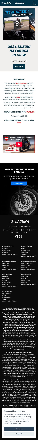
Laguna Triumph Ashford (9, 261)
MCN (18, 97)
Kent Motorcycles (7, 291)
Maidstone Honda (26, 274)
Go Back (19, 67)
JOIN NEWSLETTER (19, 183)
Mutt (12, 232)
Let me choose (15, 423)
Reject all (19, 434)
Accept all (19, 429)
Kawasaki (25, 230)
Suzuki (18, 232)
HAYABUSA (30, 112)
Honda (18, 230)
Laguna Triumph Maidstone (28, 261)
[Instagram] (21, 236)
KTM (32, 230)
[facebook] (17, 236)
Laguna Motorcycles (7, 246)
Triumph (24, 232)
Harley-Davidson (8, 230)
